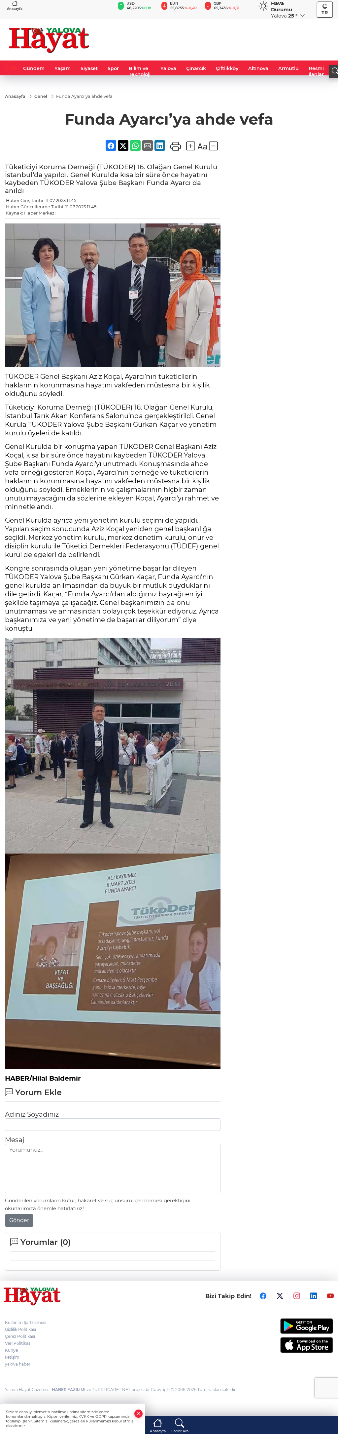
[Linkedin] (313, 1296)
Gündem (34, 68)
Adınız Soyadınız (32, 1114)
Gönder (19, 1220)
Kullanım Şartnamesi (25, 1322)
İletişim (12, 1357)
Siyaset (89, 68)
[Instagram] (296, 1296)
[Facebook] (263, 1296)
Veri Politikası (18, 1343)
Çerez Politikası (20, 1336)
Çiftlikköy (227, 68)
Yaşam (62, 68)
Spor (113, 68)
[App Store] (295, 1345)
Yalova (168, 68)
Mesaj (14, 1140)
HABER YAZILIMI (68, 1389)
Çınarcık (196, 68)
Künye (11, 1350)
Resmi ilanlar (316, 71)
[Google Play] (295, 1326)
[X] (280, 1296)
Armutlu (288, 68)
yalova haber (17, 1364)
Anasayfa (14, 9)
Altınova (258, 68)
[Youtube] (330, 1296)
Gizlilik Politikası (20, 1329)
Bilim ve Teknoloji (140, 71)
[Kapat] (139, 1413)
